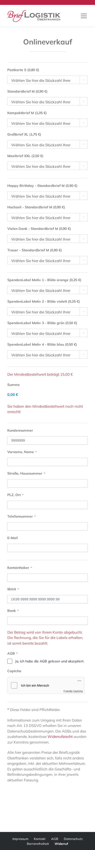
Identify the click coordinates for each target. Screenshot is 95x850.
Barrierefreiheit (38, 844)
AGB (54, 839)
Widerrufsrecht (60, 736)
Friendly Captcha (73, 691)
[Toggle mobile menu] (84, 15)
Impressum (20, 839)
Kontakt (40, 839)
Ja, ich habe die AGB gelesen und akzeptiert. (49, 661)
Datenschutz (73, 839)
